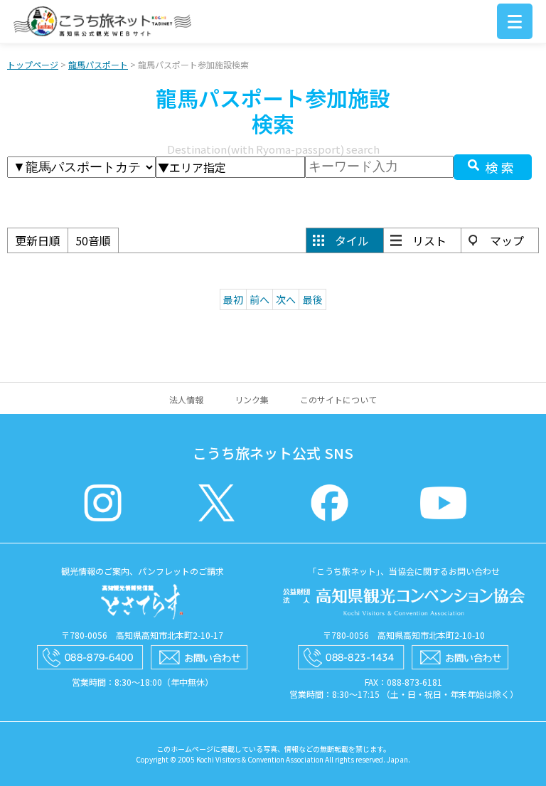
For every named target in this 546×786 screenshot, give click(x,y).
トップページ (32, 64)
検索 (501, 167)
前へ (259, 299)
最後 (313, 299)
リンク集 (252, 399)
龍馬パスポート (98, 64)
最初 (233, 299)
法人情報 (186, 399)
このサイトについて (338, 399)
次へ (286, 299)
